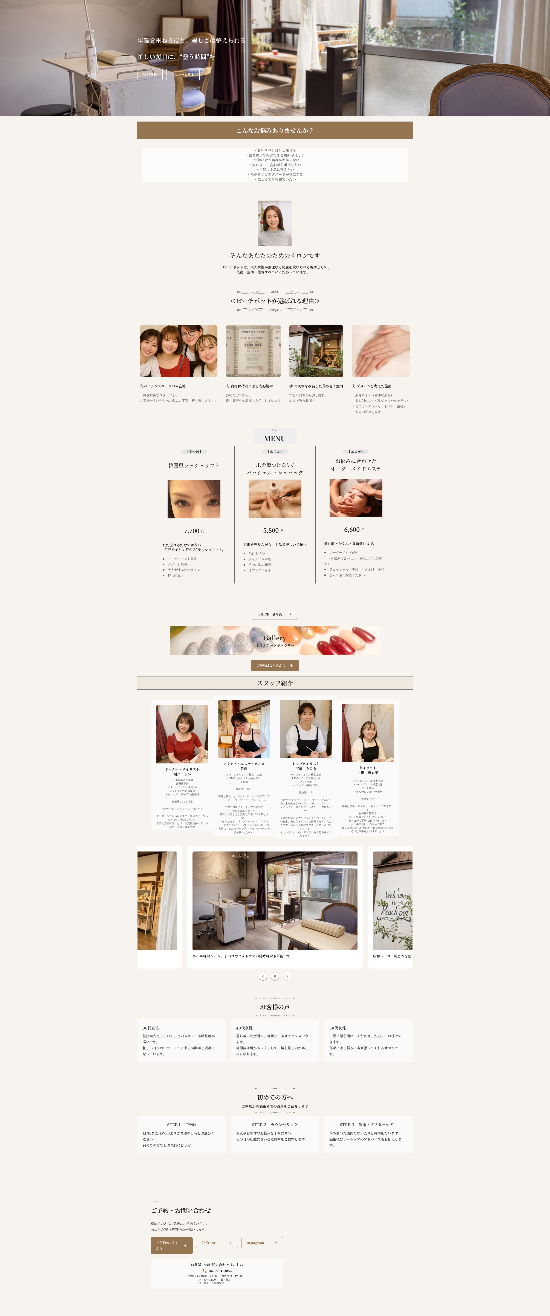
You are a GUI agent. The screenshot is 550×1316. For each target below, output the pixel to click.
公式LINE (209, 1242)
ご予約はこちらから (167, 1245)
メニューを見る (183, 74)
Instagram (255, 1242)
